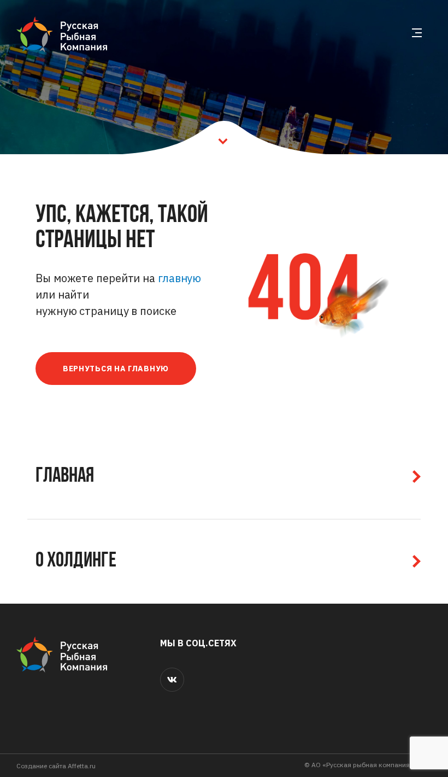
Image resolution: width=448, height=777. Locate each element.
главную (179, 278)
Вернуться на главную (116, 368)
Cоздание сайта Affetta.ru (56, 766)
